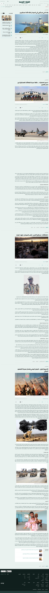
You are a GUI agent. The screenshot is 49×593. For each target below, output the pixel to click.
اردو (42, 1)
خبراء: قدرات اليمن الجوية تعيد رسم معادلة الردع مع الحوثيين (31, 553)
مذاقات (47, 584)
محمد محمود (44, 104)
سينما (29, 578)
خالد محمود (44, 261)
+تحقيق (38, 586)
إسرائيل (34, 361)
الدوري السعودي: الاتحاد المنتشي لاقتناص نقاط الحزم (38, 6)
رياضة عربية (42, 585)
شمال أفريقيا (46, 578)
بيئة (24, 578)
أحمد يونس (44, 34)
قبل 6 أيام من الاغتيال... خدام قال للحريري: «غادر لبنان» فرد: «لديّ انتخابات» (6, 29)
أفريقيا (43, 579)
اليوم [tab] (3, 13)
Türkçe (44, 1)
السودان (44, 71)
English (46, 1)
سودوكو (24, 585)
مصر (34, 227)
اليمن (40, 566)
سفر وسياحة (47, 585)
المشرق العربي (46, 579)
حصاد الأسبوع (37, 584)
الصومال (37, 361)
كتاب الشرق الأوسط (37, 578)
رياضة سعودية (42, 584)
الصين (32, 227)
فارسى (40, 1)
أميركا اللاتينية (42, 580)
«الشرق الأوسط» (45, 398)
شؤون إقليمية (47, 580)
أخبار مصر (37, 227)
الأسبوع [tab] (1, 13)
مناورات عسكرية (42, 227)
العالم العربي (46, 232)
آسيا (43, 578)
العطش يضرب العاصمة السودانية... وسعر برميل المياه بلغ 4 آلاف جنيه (6, 35)
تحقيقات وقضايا (37, 585)
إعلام (29, 579)
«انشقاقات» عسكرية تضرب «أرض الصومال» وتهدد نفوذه (32, 235)
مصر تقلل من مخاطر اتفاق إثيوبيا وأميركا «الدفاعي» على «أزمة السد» (6, 23)
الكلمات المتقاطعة (23, 584)
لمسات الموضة (47, 586)
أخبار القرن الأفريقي (42, 361)
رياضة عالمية (42, 586)
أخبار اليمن (43, 566)
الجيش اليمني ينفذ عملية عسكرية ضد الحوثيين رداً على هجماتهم (30, 549)
